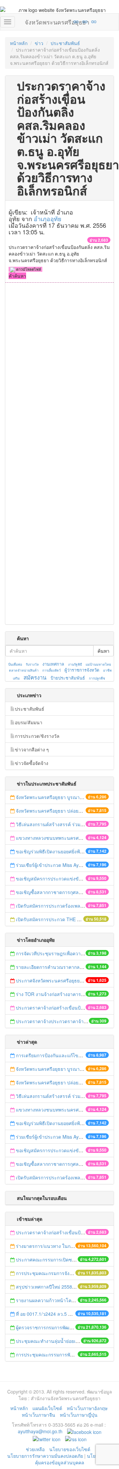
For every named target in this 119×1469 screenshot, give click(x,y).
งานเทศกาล (53, 664)
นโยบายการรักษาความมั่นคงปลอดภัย (45, 1455)
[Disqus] (59, 372)
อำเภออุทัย (47, 218)
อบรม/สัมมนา (28, 722)
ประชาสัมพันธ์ (65, 43)
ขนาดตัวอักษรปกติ (63, 21)
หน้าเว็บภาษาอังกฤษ (87, 1408)
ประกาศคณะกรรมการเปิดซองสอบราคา (56, 1259)
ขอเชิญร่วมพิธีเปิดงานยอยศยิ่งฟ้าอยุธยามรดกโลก (66, 851)
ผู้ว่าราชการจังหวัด (81, 670)
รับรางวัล (32, 664)
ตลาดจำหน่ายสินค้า (24, 670)
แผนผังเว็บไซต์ (47, 1408)
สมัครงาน (34, 677)
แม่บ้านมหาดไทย (98, 664)
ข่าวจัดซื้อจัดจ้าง (31, 763)
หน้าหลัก (18, 43)
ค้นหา (103, 650)
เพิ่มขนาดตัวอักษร (70, 21)
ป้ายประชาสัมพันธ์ (68, 678)
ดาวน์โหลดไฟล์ (28, 269)
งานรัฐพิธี (75, 664)
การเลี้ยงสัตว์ (51, 670)
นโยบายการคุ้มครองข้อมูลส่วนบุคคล (73, 1459)
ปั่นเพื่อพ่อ (15, 664)
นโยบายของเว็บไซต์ (70, 1449)
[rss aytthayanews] (76, 1438)
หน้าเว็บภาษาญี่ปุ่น (79, 1414)
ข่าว (39, 43)
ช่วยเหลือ (35, 1449)
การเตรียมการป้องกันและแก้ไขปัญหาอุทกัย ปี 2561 (67, 1055)
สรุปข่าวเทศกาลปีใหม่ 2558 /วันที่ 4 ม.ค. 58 (60, 1286)
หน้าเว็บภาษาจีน (38, 1414)
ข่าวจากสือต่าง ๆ (32, 749)
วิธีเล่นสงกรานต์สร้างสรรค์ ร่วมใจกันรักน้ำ (60, 824)
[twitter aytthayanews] (46, 1438)
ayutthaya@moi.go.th (40, 1431)
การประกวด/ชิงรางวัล (37, 736)
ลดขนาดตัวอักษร (57, 21)
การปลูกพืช (97, 678)
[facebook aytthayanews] (84, 1431)
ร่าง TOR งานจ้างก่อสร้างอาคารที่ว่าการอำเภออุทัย (67, 994)
